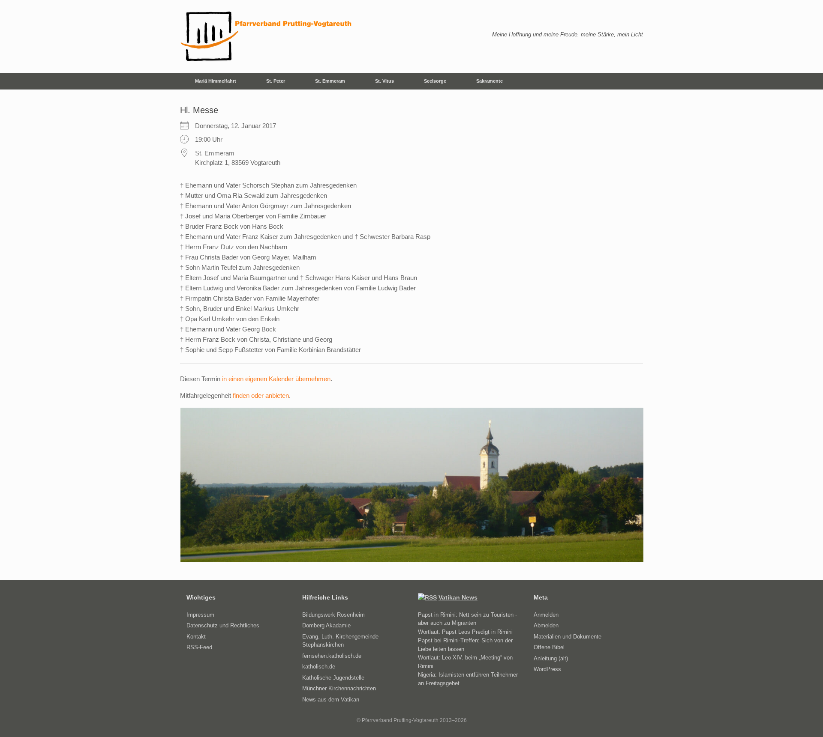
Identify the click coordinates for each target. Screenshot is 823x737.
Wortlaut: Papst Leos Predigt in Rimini (465, 632)
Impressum (200, 615)
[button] (630, 81)
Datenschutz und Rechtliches (222, 625)
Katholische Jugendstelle (333, 677)
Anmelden (546, 615)
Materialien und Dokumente (567, 636)
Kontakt (196, 636)
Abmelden (546, 625)
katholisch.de (318, 666)
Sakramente (489, 81)
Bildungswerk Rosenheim (333, 615)
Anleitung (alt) (551, 658)
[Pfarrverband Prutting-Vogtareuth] (266, 36)
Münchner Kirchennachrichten (339, 688)
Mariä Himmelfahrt (215, 81)
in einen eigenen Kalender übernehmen (276, 378)
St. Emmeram (330, 81)
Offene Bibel (549, 647)
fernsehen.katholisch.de (331, 656)
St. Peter (275, 81)
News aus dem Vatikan (330, 699)
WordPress (547, 669)
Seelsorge (435, 81)
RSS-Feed (199, 647)
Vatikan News (458, 597)
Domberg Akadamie (326, 625)
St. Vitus (384, 81)
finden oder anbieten (261, 395)
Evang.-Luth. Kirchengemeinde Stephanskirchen (340, 640)
